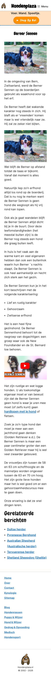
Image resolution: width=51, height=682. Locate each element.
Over (7, 582)
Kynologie (10, 592)
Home (7, 577)
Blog (7, 607)
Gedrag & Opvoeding (16, 627)
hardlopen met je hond (20, 411)
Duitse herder (16, 529)
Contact (9, 587)
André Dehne (40, 159)
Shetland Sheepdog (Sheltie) (27, 557)
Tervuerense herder (20, 552)
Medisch (9, 632)
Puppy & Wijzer (13, 617)
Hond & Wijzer (13, 622)
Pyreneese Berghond (21, 535)
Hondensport (12, 637)
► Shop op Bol (26, 20)
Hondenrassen (13, 612)
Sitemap (9, 597)
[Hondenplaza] (3, 5)
